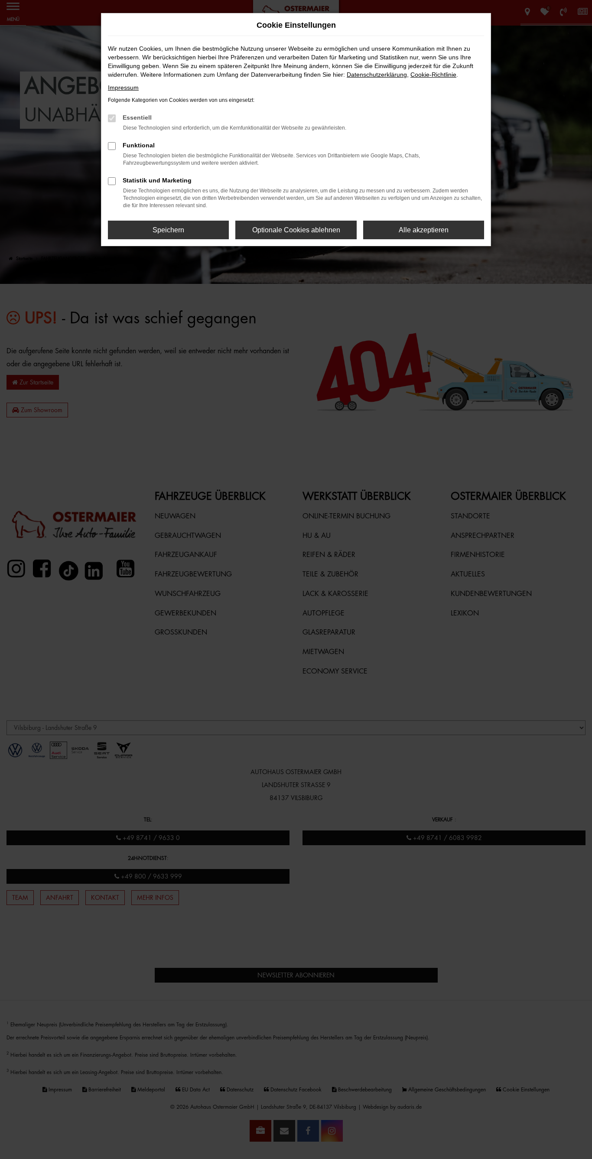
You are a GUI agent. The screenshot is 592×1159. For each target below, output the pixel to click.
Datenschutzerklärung (377, 74)
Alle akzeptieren (424, 230)
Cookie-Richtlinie (433, 74)
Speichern (168, 230)
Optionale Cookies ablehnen (296, 230)
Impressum (123, 87)
